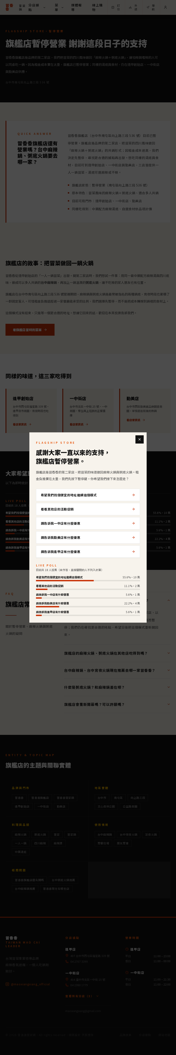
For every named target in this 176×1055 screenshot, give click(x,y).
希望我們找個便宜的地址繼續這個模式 (69, 495)
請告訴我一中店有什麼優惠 (60, 523)
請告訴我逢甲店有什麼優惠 (60, 551)
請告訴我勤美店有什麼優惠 (60, 537)
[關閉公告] (139, 439)
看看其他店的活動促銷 (57, 509)
